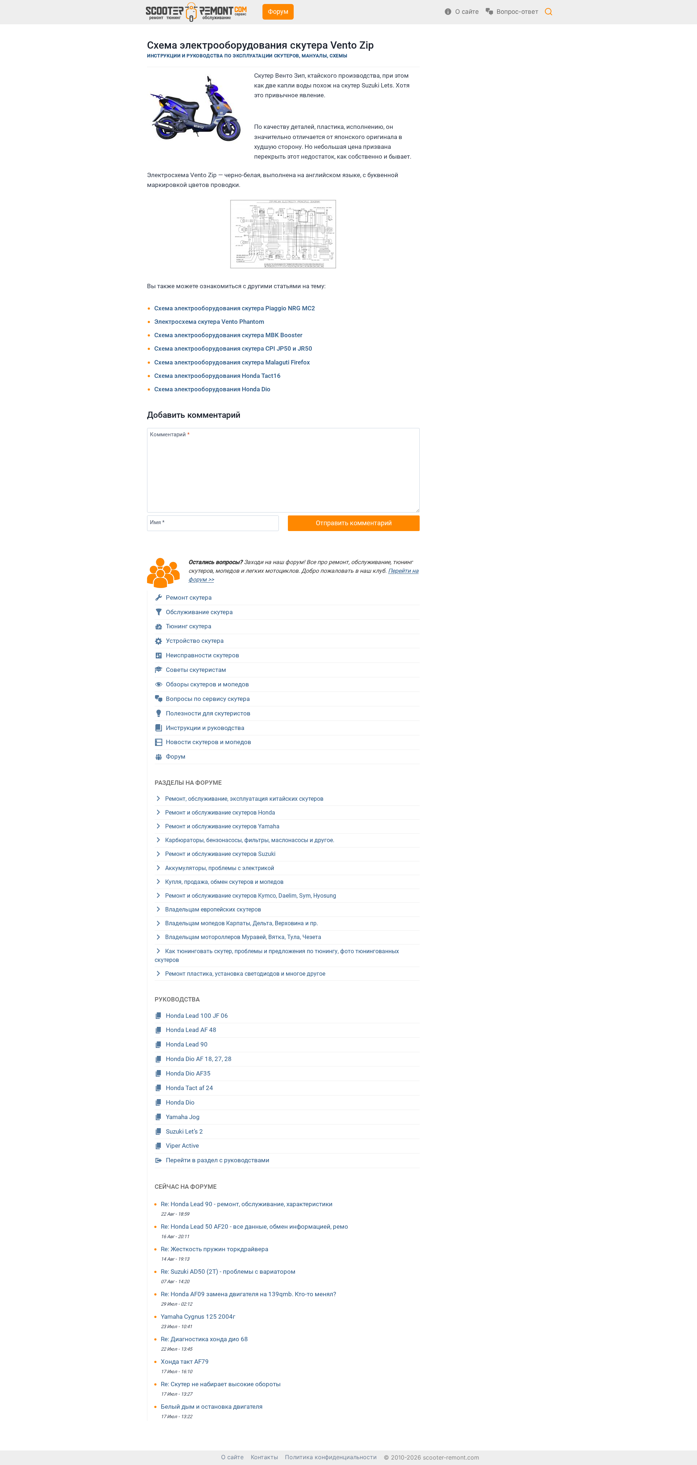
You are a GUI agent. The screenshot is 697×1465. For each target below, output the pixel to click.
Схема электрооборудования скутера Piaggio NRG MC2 (234, 308)
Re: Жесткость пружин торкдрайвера (214, 1249)
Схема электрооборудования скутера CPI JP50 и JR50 (233, 348)
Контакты (264, 1457)
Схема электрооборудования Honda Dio (212, 389)
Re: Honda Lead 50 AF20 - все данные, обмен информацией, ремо (254, 1226)
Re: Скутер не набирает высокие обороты (221, 1384)
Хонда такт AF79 (185, 1361)
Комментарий (169, 434)
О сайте (232, 1457)
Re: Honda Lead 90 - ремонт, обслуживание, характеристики (247, 1204)
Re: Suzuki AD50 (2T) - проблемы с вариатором (228, 1271)
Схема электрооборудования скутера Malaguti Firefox (232, 362)
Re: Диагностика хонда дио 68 (204, 1339)
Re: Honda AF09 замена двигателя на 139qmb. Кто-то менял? (248, 1294)
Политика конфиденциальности (331, 1457)
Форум (278, 11)
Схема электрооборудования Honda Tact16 (217, 375)
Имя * (157, 522)
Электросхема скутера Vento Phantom (209, 321)
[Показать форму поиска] (548, 12)
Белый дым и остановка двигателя (211, 1406)
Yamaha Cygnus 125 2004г (198, 1316)
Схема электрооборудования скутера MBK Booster (228, 335)
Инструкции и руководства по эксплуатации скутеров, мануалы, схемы (247, 55)
